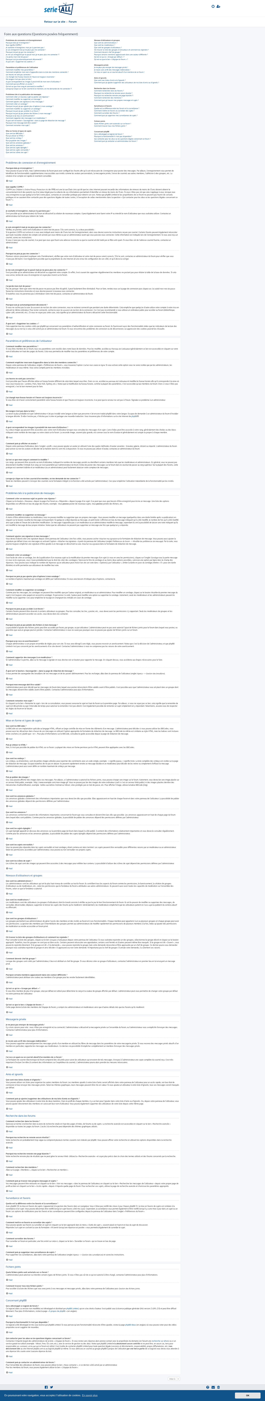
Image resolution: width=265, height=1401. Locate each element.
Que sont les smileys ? (14, 138)
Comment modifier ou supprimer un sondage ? (23, 109)
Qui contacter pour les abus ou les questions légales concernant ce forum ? (122, 139)
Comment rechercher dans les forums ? (109, 91)
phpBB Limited (72, 1308)
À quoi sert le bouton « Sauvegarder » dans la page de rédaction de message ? (36, 120)
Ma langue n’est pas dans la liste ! (19, 79)
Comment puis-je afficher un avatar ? (20, 84)
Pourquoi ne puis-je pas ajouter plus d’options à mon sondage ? (29, 106)
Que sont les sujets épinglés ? (17, 148)
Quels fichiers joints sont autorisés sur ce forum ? (112, 124)
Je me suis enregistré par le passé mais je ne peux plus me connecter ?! (32, 55)
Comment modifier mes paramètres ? (20, 70)
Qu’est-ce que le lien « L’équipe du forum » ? (111, 59)
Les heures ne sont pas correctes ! (18, 74)
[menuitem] (213, 7)
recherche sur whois (160, 1341)
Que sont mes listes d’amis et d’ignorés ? (110, 80)
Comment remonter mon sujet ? (18, 125)
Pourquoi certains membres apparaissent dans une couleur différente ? (121, 55)
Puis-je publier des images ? (16, 140)
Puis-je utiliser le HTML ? (15, 136)
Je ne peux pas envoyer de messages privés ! (111, 67)
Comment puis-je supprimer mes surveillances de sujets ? (116, 115)
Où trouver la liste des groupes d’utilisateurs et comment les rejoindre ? (121, 50)
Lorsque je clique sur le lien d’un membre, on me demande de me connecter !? (39, 89)
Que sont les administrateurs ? (105, 43)
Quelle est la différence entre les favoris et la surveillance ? (116, 108)
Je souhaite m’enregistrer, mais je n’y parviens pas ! (25, 47)
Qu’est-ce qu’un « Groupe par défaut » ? (109, 57)
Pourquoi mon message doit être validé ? (21, 123)
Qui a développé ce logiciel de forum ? (108, 134)
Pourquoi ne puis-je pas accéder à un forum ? (23, 111)
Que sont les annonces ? (15, 145)
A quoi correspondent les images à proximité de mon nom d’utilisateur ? (33, 82)
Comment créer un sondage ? (17, 104)
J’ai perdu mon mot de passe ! (17, 57)
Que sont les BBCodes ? (15, 133)
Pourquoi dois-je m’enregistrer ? (18, 43)
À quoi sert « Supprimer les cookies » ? (20, 62)
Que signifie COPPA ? (14, 45)
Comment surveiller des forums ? (106, 113)
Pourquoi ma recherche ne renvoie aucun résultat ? (113, 93)
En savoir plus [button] (90, 1395)
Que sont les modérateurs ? (104, 45)
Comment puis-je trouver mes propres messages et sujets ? (116, 100)
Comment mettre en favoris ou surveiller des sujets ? (114, 111)
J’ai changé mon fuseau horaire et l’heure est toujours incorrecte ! (30, 77)
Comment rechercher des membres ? (108, 98)
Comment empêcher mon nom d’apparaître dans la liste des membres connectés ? (37, 72)
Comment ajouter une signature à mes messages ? (25, 102)
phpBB (134, 416)
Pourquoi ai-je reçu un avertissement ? (20, 116)
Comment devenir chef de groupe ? (107, 52)
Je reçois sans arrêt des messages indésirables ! (112, 70)
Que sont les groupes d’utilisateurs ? (108, 47)
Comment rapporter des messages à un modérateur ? (26, 118)
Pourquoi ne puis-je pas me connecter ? (20, 52)
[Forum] (58, 8)
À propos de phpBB (57, 1311)
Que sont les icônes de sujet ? (17, 152)
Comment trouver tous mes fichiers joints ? (110, 126)
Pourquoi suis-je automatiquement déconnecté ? (24, 59)
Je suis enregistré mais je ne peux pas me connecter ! (26, 50)
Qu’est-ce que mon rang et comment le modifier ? (25, 86)
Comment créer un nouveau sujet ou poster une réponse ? (27, 97)
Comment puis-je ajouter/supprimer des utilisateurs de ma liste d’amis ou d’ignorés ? (126, 82)
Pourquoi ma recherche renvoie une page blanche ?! (113, 95)
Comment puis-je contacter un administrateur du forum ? (115, 141)
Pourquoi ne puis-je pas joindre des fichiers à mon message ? (29, 113)
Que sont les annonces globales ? (18, 143)
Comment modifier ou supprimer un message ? (23, 99)
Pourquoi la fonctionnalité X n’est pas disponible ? (113, 136)
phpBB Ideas (130, 1325)
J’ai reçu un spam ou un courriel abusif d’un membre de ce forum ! (119, 72)
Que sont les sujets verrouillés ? (18, 150)
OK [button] (247, 1395)
